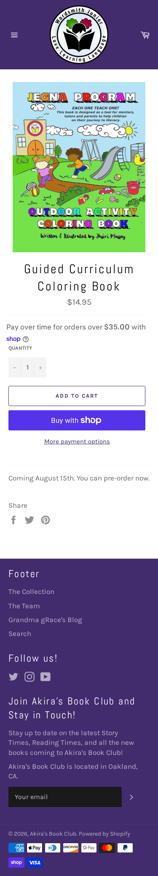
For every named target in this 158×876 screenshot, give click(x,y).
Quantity (20, 348)
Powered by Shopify (104, 834)
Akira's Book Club (53, 834)
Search (19, 633)
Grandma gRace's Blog (45, 619)
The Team (24, 606)
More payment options (77, 441)
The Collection (31, 591)
